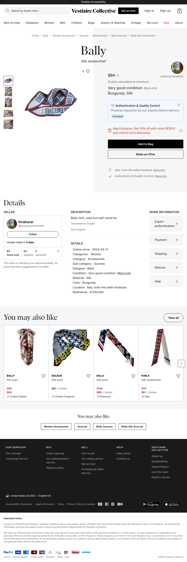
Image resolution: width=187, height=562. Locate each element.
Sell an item (128, 11)
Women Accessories (64, 35)
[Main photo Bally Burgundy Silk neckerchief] (8, 80)
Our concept (13, 453)
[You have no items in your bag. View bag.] (179, 10)
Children (76, 23)
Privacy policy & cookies (81, 504)
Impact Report (160, 467)
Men (63, 23)
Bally (45, 35)
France (7, 557)
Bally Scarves (119, 35)
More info (150, 88)
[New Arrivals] (22, 22)
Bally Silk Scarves (132, 427)
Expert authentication (165, 223)
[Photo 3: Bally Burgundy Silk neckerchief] (8, 102)
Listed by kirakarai (171, 76)
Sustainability (160, 461)
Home (35, 35)
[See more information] (180, 131)
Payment (161, 240)
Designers (32, 23)
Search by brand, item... (25, 11)
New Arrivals (12, 23)
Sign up (165, 11)
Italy (67, 557)
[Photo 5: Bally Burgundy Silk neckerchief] (8, 124)
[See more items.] (181, 363)
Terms (61, 504)
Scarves (83, 35)
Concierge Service (17, 459)
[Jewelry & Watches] (128, 22)
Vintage (136, 23)
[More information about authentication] (179, 105)
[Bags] (97, 22)
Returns (160, 267)
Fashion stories (161, 477)
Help (158, 281)
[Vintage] (143, 22)
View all (173, 318)
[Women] (57, 22)
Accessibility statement (19, 504)
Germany (50, 557)
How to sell (88, 453)
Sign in (149, 11)
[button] (179, 10)
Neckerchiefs (100, 35)
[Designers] (41, 22)
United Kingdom (20, 557)
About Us (181, 23)
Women (49, 23)
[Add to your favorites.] (43, 376)
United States (37, 557)
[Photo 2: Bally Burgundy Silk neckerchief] (8, 91)
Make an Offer (145, 154)
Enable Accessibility (93, 2)
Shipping (161, 253)
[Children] (85, 22)
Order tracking (55, 453)
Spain (60, 557)
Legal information (45, 504)
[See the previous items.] (5, 363)
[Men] (68, 22)
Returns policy (55, 468)
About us (157, 456)
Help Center (124, 453)
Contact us (123, 459)
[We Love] (160, 22)
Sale (166, 23)
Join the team (160, 472)
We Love (152, 23)
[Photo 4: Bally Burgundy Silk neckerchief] (8, 113)
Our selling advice (92, 459)
